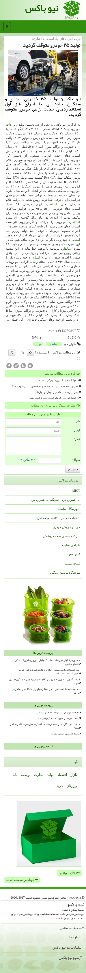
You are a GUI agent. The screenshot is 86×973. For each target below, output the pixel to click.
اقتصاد (62, 775)
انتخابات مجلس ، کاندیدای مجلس (58, 518)
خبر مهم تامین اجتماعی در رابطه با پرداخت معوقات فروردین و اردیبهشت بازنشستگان (49, 671)
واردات (10, 124)
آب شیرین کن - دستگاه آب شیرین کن (55, 499)
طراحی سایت (71, 545)
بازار (74, 775)
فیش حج (74, 554)
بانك (14, 775)
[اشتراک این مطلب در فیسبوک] (9, 365)
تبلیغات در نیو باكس (67, 947)
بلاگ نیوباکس (68, 873)
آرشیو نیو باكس (70, 957)
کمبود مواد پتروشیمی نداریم (65, 733)
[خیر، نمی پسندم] (11, 352)
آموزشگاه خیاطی (69, 509)
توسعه (25, 775)
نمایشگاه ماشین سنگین (65, 572)
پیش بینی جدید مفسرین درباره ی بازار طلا (57, 392)
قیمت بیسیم (72, 563)
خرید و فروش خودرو (66, 527)
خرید (59, 786)
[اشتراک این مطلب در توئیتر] (30, 365)
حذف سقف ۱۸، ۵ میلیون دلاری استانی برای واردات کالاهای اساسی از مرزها (46, 691)
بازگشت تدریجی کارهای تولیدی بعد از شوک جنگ (54, 398)
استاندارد (51, 204)
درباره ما (75, 937)
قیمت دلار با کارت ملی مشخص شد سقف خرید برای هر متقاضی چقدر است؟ (45, 726)
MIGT (76, 490)
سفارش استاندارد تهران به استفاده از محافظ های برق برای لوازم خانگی (44, 386)
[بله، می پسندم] (30, 352)
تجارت (38, 775)
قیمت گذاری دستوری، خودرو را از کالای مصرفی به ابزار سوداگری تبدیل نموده (44, 681)
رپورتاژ (72, 786)
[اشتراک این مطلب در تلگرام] (16, 365)
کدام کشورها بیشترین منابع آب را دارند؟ (58, 380)
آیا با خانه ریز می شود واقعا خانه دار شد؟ (59, 712)
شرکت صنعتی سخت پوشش (61, 536)
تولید (38, 344)
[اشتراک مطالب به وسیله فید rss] (23, 365)
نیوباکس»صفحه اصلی (20, 880)
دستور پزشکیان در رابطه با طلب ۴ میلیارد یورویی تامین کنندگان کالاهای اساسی (47, 662)
